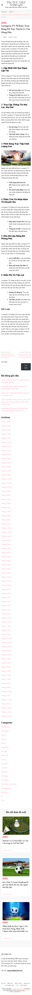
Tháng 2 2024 (6, 520)
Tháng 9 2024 (6, 491)
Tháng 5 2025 (6, 459)
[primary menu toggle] (2, 5)
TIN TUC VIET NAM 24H (16, 4)
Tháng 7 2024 (6, 499)
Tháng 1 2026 (6, 438)
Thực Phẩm (5, 780)
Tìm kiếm (4, 362)
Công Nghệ (5, 731)
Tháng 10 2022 (6, 585)
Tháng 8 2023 (6, 544)
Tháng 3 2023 (6, 565)
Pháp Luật (4, 756)
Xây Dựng (4, 792)
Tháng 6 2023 (6, 553)
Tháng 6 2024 (6, 504)
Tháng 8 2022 (6, 593)
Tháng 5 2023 (6, 557)
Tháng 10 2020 (6, 647)
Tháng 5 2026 (6, 426)
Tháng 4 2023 (6, 561)
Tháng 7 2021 (6, 626)
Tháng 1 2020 (6, 683)
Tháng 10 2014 (6, 716)
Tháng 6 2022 (6, 598)
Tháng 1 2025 (6, 475)
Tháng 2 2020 (6, 679)
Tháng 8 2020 (6, 655)
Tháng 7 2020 (6, 659)
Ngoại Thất (5, 747)
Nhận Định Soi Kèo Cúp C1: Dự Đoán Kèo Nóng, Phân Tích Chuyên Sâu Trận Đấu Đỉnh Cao (15, 928)
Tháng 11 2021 (6, 622)
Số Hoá (3, 760)
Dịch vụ (3, 735)
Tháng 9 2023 (6, 540)
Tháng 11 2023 (6, 532)
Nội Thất (4, 751)
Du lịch (3, 739)
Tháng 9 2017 (6, 696)
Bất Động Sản (6, 727)
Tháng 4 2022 (6, 606)
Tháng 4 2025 (6, 463)
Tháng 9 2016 (6, 704)
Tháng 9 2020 (6, 651)
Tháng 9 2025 (6, 446)
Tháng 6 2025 (6, 454)
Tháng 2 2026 (6, 434)
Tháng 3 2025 (6, 467)
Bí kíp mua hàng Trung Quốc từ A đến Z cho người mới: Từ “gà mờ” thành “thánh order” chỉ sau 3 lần (15, 401)
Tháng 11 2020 (6, 643)
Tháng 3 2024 (6, 516)
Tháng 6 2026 (6, 422)
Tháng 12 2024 (6, 479)
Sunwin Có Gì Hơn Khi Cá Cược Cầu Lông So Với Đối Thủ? (15, 841)
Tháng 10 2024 (6, 487)
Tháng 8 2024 (6, 495)
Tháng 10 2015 (6, 708)
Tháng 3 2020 (6, 675)
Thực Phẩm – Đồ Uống (8, 784)
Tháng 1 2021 (6, 634)
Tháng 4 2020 (6, 671)
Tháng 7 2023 (6, 548)
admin (4, 37)
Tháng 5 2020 (6, 667)
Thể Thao (4, 772)
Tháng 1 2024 (6, 524)
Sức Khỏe (4, 764)
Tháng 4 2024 (6, 512)
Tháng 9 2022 (6, 589)
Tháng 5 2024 (6, 508)
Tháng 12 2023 (6, 528)
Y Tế (2, 801)
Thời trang (4, 776)
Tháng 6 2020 (6, 663)
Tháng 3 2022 (6, 610)
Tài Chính (4, 768)
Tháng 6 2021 (6, 630)
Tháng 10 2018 (6, 692)
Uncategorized (6, 788)
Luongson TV (8, 61)
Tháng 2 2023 (6, 569)
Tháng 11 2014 (6, 712)
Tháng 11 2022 (6, 581)
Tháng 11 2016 (6, 700)
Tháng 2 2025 (6, 471)
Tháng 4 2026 (6, 430)
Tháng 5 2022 (6, 602)
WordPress (23, 991)
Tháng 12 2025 (6, 442)
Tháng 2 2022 (6, 614)
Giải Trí (4, 22)
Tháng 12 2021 (6, 618)
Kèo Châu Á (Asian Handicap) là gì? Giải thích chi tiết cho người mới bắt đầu (15, 884)
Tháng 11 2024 (6, 483)
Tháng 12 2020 (6, 638)
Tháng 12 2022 (6, 577)
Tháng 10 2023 (6, 536)
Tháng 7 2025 (6, 450)
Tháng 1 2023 (6, 573)
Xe (2, 796)
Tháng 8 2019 (6, 687)
